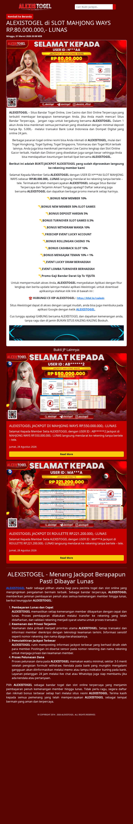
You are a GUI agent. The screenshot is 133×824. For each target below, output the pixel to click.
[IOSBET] (66, 333)
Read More (66, 454)
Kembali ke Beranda (20, 16)
